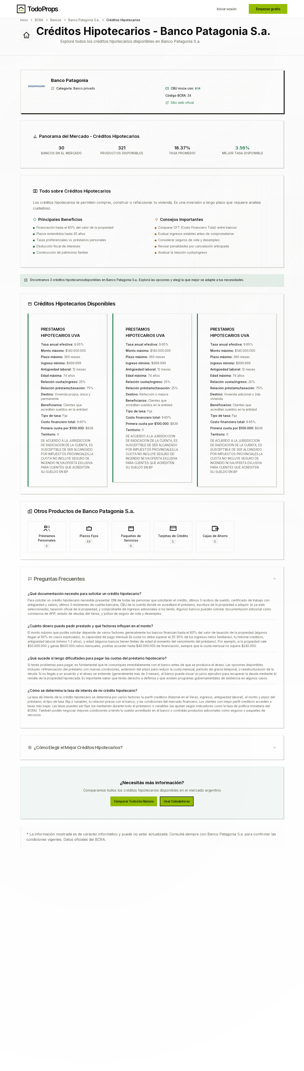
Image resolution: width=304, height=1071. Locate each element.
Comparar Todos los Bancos (134, 801)
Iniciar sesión (226, 9)
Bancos (55, 20)
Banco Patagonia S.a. (83, 20)
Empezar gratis (268, 9)
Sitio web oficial (182, 102)
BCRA (39, 20)
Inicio (24, 20)
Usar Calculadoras (177, 801)
